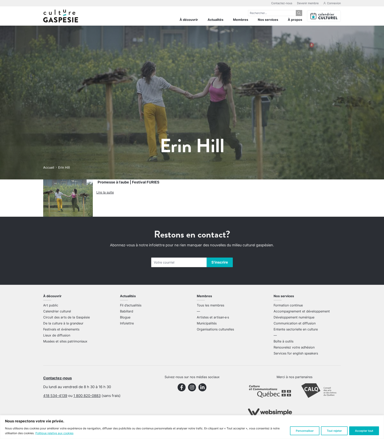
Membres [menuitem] (240, 20)
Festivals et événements (61, 329)
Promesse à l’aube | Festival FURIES (128, 182)
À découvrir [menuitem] (189, 20)
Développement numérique (294, 317)
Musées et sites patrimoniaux (65, 341)
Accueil (48, 167)
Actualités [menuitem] (215, 20)
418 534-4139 (55, 396)
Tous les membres (210, 305)
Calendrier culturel (57, 311)
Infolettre (127, 323)
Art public (50, 305)
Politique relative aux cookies (54, 433)
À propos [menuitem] (295, 20)
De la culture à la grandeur (63, 323)
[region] (192, 427)
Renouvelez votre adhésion (294, 347)
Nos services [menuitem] (268, 20)
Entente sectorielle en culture (296, 329)
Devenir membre (308, 3)
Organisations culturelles (215, 329)
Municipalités (207, 323)
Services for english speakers (296, 353)
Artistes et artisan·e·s (213, 317)
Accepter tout (364, 430)
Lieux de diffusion (56, 335)
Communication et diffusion (295, 323)
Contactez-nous (281, 3)
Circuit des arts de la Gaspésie (66, 317)
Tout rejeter (334, 430)
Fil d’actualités (130, 305)
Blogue (125, 317)
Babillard (126, 311)
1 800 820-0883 (87, 396)
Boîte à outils (283, 341)
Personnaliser (305, 430)
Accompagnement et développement (302, 311)
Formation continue (288, 305)
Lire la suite (105, 192)
